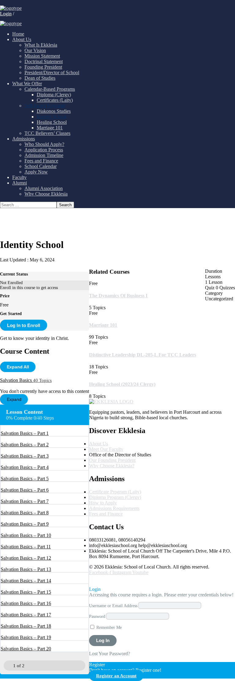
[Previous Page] (7, 665)
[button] (94, 580)
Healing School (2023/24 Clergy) (122, 384)
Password (97, 616)
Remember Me (108, 627)
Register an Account (116, 675)
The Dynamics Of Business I (118, 295)
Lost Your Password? (109, 653)
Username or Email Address (113, 605)
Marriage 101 (103, 325)
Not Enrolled (11, 282)
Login (6, 13)
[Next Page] (30, 665)
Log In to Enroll (23, 325)
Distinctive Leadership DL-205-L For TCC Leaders (142, 354)
